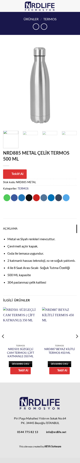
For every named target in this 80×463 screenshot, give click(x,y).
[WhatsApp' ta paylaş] (6, 197)
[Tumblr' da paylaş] (58, 197)
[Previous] (9, 85)
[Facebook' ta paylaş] (14, 197)
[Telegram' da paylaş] (66, 197)
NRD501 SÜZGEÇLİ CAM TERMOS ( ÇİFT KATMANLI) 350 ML (20, 352)
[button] (74, 6)
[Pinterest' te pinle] (36, 197)
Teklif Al (17, 174)
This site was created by (31, 446)
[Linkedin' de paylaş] (51, 197)
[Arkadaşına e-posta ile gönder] (29, 197)
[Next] (70, 85)
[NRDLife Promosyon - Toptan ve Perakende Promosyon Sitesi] (40, 6)
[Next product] (36, 26)
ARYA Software (52, 446)
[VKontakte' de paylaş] (43, 197)
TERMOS (49, 19)
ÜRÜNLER (31, 19)
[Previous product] (44, 26)
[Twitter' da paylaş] (21, 197)
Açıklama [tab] (10, 228)
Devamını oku (20, 364)
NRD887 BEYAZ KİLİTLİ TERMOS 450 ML (59, 350)
